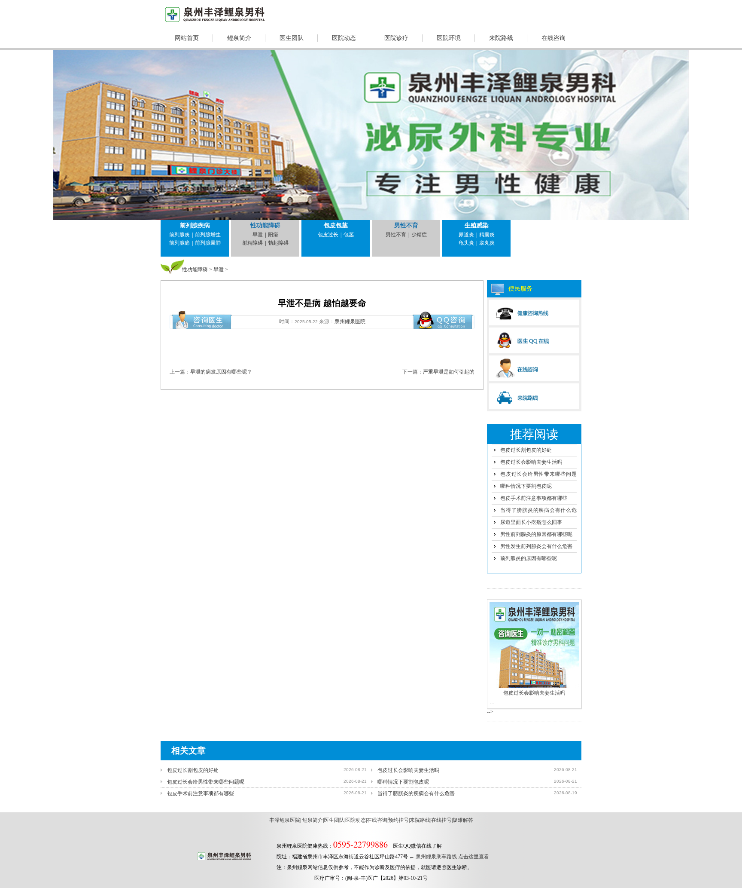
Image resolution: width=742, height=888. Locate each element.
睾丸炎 (487, 243)
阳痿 (273, 235)
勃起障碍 (278, 243)
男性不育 (406, 225)
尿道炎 (466, 235)
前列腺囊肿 (208, 243)
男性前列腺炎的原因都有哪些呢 (536, 534)
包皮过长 (328, 235)
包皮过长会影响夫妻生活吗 (531, 462)
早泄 (257, 235)
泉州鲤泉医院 (350, 321)
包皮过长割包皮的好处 (526, 450)
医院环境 (449, 38)
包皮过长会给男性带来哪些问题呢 (205, 782)
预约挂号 (398, 820)
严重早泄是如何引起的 (448, 372)
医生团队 (292, 38)
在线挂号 (441, 820)
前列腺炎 (179, 235)
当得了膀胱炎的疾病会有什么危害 (416, 793)
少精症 (419, 235)
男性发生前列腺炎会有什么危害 (536, 546)
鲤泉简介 (239, 38)
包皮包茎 (336, 225)
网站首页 (187, 38)
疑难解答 (463, 820)
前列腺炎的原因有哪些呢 (528, 558)
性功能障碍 (265, 225)
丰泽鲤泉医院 (284, 820)
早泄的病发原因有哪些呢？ (221, 372)
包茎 (349, 235)
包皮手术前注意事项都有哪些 (533, 498)
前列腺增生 (208, 235)
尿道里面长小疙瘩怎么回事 (531, 522)
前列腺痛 (179, 243)
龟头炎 (466, 243)
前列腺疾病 (195, 225)
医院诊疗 (396, 38)
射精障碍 (252, 243)
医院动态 (344, 38)
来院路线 (501, 38)
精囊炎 (487, 235)
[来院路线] (534, 396)
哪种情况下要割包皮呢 (526, 486)
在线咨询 (553, 38)
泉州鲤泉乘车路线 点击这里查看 (452, 857)
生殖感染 (477, 225)
